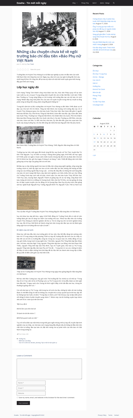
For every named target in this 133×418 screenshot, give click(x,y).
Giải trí (94, 3)
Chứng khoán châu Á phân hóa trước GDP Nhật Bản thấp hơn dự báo (104, 21)
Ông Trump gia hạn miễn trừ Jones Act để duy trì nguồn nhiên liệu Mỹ (104, 29)
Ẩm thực (96, 71)
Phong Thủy (85, 3)
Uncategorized (98, 105)
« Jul (94, 155)
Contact (116, 415)
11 (98, 138)
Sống (73, 3)
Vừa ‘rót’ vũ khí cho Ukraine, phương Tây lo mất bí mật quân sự (38, 342)
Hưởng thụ (22, 339)
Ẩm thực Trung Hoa (100, 74)
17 (94, 142)
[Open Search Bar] (113, 3)
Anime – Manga (104, 3)
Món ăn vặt (97, 92)
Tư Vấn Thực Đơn (99, 102)
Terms (110, 415)
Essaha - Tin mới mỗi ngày (31, 2)
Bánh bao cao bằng (25, 341)
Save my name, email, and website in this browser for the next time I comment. (47, 397)
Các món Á (96, 80)
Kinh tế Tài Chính (99, 89)
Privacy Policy (102, 415)
